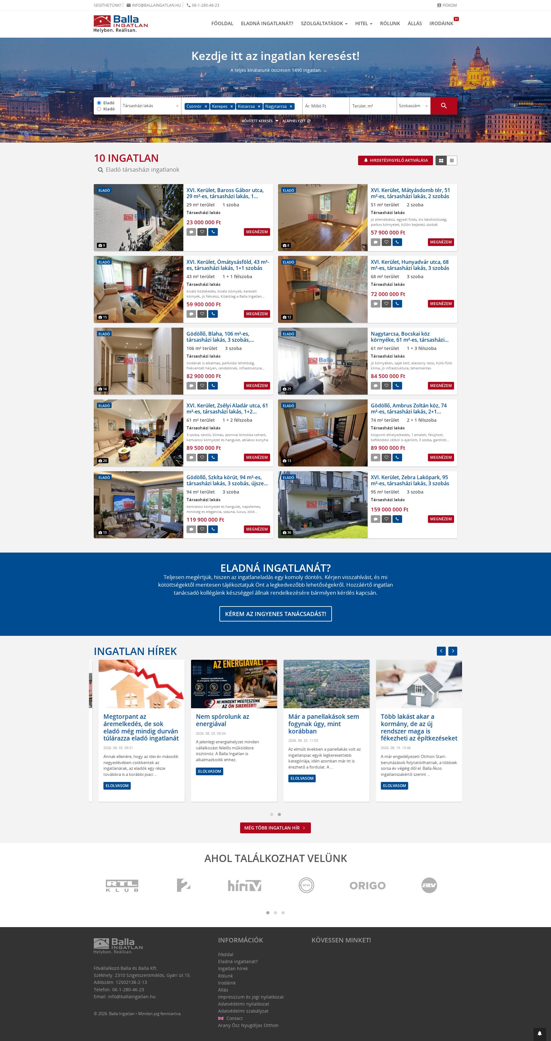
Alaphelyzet (294, 120)
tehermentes (420, 368)
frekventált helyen (202, 368)
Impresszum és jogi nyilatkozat (251, 997)
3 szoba (193, 434)
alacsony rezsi (422, 363)
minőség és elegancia (204, 511)
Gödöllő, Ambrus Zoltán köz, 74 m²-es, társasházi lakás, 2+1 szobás (409, 411)
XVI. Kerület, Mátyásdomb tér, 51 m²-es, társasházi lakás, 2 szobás (410, 193)
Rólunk (390, 23)
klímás (218, 434)
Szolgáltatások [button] (322, 23)
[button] (539, 1034)
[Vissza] (441, 651)
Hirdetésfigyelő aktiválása (398, 160)
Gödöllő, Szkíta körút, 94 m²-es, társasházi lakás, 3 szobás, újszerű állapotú (228, 483)
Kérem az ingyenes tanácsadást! (275, 614)
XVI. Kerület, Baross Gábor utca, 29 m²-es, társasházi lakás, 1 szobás (225, 196)
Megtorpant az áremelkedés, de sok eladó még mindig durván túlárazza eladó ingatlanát (136, 727)
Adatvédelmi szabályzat (243, 1011)
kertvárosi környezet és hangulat (213, 439)
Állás (415, 23)
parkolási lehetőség (238, 363)
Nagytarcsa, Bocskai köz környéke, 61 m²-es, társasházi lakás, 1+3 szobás (407, 339)
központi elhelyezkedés (390, 434)
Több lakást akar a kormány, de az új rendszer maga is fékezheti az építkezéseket (414, 727)
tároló (206, 434)
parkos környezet (385, 224)
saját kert (401, 363)
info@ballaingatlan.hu (153, 5)
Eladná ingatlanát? (267, 23)
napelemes (251, 506)
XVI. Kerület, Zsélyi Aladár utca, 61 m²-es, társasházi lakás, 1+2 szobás (227, 411)
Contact (234, 1018)
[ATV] (429, 886)
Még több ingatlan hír (272, 828)
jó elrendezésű (383, 219)
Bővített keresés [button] (258, 120)
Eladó (108, 103)
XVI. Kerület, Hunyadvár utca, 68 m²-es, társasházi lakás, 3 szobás (410, 264)
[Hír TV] (245, 886)
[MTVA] (306, 886)
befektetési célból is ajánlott (394, 439)
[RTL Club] (122, 886)
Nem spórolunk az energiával (217, 720)
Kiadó (109, 109)
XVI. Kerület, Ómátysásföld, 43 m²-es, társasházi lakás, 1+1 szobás (228, 264)
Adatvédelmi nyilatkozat (243, 1004)
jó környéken (382, 363)
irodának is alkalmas (203, 363)
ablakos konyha (255, 439)
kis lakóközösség (432, 219)
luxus (241, 511)
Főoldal (222, 23)
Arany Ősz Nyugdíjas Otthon (248, 1025)
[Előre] (452, 651)
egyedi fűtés (407, 219)
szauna (229, 511)
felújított (435, 434)
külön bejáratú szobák (419, 224)
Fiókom (447, 5)
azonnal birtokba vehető (245, 434)
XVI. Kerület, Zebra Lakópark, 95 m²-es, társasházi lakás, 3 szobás (410, 480)
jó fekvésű (210, 296)
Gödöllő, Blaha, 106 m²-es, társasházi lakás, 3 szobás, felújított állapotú (218, 339)
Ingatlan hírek (135, 651)
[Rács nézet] (441, 160)
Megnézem (257, 231)
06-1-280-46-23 (202, 5)
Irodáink (443, 21)
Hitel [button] (362, 23)
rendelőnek (227, 368)
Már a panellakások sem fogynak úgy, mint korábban (318, 723)
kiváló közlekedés (201, 291)
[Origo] (368, 886)
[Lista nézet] (451, 160)
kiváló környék (229, 291)
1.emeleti (418, 434)
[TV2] (183, 886)
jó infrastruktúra (395, 368)
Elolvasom (112, 785)
